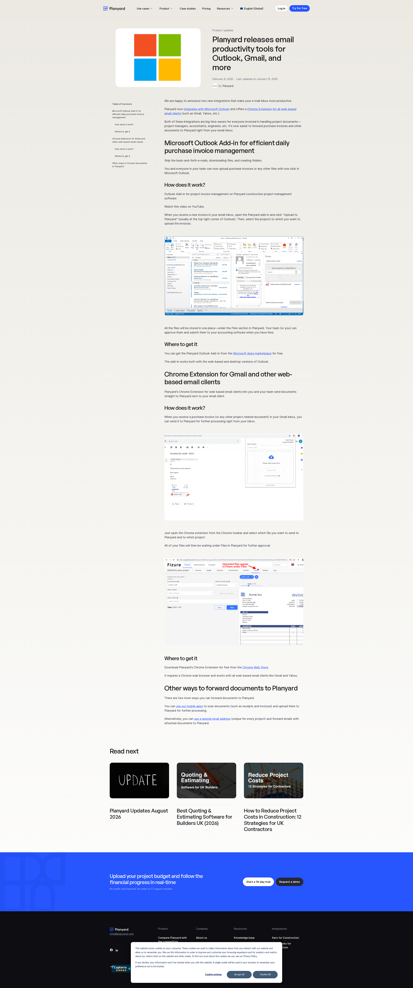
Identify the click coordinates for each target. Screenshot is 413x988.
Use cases (143, 8)
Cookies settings (213, 974)
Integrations (279, 928)
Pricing (206, 8)
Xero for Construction (285, 937)
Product (164, 8)
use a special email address (212, 718)
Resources (223, 8)
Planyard (227, 86)
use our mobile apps (189, 706)
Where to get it (122, 131)
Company (202, 928)
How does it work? (124, 124)
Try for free (299, 8)
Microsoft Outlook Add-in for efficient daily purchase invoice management (128, 114)
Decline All (265, 974)
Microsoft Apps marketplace (252, 353)
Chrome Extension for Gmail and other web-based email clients (128, 140)
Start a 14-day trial (258, 881)
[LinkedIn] (117, 950)
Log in (281, 8)
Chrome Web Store (255, 667)
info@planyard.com (122, 933)
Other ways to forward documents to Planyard (129, 165)
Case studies (188, 8)
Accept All (239, 974)
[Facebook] (111, 950)
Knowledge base (244, 937)
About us (201, 937)
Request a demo (289, 881)
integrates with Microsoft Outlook (206, 109)
